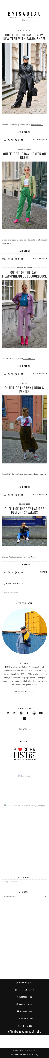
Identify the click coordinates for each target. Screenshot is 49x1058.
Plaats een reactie (40, 139)
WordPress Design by (24, 1055)
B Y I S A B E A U (24, 13)
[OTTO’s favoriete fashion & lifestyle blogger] (24, 806)
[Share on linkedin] (22, 140)
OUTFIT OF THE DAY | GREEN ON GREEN (24, 155)
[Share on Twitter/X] (12, 140)
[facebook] (21, 713)
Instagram (25, 990)
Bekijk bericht (25, 132)
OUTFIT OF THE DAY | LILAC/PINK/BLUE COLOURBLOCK (24, 274)
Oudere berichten (14, 583)
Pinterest (26, 1004)
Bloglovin (25, 1018)
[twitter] (8, 713)
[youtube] (41, 713)
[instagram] (14, 713)
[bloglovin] (27, 713)
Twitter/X (26, 983)
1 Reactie (43, 572)
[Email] (24, 718)
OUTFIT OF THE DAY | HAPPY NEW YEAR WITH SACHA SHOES (24, 36)
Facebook (25, 997)
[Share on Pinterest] (16, 140)
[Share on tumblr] (19, 140)
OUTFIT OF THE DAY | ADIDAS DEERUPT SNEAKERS (24, 510)
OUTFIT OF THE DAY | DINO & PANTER (24, 389)
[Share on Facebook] (9, 140)
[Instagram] (6, 1041)
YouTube (25, 1011)
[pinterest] (34, 713)
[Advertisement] (24, 841)
